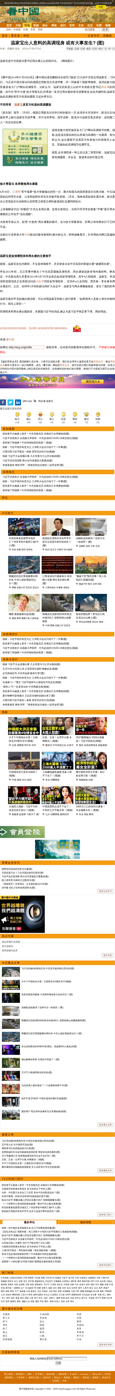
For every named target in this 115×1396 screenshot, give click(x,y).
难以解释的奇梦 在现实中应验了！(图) (40, 1059)
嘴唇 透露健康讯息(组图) (22, 614)
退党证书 (106, 1377)
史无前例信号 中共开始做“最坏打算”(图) (23, 673)
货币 (80, 1288)
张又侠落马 (7, 946)
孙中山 (78, 1298)
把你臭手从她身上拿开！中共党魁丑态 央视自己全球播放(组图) (36, 433)
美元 (69, 1288)
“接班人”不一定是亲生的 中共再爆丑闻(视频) (26, 686)
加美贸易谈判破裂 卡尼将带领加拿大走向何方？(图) (47, 994)
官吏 (33, 29)
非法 (24, 780)
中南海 (17, 29)
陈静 (42, 1325)
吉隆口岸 (21, 587)
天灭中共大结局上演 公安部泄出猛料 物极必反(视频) (30, 669)
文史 (81, 25)
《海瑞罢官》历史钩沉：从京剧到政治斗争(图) (25, 884)
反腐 (106, 1284)
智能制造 (83, 780)
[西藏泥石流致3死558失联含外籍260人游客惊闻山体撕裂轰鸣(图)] (11, 1020)
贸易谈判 (39, 1284)
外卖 (14, 549)
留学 (8, 1298)
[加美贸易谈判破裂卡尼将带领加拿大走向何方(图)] (11, 994)
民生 (41, 1298)
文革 (67, 1301)
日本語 (108, 1374)
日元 (96, 1288)
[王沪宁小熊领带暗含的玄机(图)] (11, 1072)
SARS (68, 1295)
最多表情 (85, 1222)
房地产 (106, 1288)
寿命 (63, 1301)
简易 (79, 1314)
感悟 (37, 1301)
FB (35, 1288)
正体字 (70, 745)
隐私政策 (62, 1374)
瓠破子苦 (83, 584)
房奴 (86, 814)
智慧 (32, 1301)
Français (84, 1374)
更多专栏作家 (105, 1344)
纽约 (63, 25)
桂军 (67, 1298)
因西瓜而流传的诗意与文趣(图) (17, 869)
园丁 (5, 1328)
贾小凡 (6, 1318)
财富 (12, 1291)
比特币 (74, 1288)
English (73, 1374)
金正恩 (103, 1281)
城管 (19, 780)
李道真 (43, 1318)
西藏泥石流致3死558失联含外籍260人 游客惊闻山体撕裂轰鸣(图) (53, 1020)
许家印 (60, 549)
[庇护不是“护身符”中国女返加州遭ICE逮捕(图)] (11, 1098)
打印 (95, 48)
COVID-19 (50, 1278)
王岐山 (109, 1281)
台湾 (28, 1291)
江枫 (42, 1335)
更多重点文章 (105, 1125)
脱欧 (50, 1288)
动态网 (55, 1381)
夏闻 (79, 1321)
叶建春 (59, 587)
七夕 (47, 814)
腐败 (102, 1284)
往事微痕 (57, 1281)
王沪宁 (47, 1284)
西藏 (14, 587)
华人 (104, 1295)
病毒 (43, 1278)
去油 (97, 546)
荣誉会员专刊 (11, 862)
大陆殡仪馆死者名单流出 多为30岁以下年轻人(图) (26, 1188)
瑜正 (5, 1335)
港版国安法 (39, 1281)
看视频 (67, 1377)
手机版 (70, 48)
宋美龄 (91, 1298)
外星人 (57, 1301)
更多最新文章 (105, 1170)
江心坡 (62, 1295)
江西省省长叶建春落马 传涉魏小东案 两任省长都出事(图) (57, 580)
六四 (77, 1278)
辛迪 (79, 1339)
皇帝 (7, 1301)
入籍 (31, 1298)
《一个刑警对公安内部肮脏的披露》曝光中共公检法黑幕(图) (32, 1203)
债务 (60, 1288)
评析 (40, 29)
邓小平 (98, 1298)
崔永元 (60, 1284)
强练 (99, 584)
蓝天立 (53, 549)
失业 (47, 780)
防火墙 (96, 1291)
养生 (72, 1301)
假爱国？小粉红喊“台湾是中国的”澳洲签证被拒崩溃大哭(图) (31, 1261)
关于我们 (39, 1374)
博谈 (54, 25)
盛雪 (42, 1328)
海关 (13, 1298)
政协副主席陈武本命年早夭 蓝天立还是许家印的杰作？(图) (56, 542)
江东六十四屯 (26, 1295)
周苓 (5, 1325)
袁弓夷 (31, 1281)
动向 (8, 29)
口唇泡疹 (34, 618)
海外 (46, 1298)
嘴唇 (14, 618)
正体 (77, 48)
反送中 (82, 1284)
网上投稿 (8, 1374)
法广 (23, 1288)
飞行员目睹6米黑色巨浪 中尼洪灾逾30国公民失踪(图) (47, 968)
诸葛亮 (13, 1301)
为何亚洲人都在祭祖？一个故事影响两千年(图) (44, 1085)
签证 (22, 1298)
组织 (29, 780)
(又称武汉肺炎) (15, 1278)
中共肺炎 (5, 1278)
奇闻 (99, 25)
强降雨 (20, 745)
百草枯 (29, 549)
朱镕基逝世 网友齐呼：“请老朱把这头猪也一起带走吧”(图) (33, 465)
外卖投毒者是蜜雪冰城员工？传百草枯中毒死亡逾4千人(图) (24, 542)
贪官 (88, 1284)
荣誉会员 (98, 361)
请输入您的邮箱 (38, 1358)
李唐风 (80, 1325)
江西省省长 (50, 587)
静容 (42, 1332)
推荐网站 (9, 1377)
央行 (55, 1288)
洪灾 (34, 745)
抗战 (72, 1298)
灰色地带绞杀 (90, 745)
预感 (101, 622)
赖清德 (4, 1284)
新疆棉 (4, 1281)
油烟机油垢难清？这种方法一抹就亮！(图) (42, 1007)
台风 (14, 745)
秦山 (5, 1332)
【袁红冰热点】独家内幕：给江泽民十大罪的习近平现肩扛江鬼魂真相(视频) (39, 1231)
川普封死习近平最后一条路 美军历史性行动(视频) (29, 451)
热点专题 (8, 936)
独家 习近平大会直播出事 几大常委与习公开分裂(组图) (31, 456)
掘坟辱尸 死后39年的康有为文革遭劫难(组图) (43, 1111)
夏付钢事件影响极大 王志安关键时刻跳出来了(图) (29, 695)
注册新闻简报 (11, 1352)
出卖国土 (83, 1278)
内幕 (25, 29)
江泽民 (16, 191)
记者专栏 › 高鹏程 (100, 35)
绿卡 (36, 1298)
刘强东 (45, 1291)
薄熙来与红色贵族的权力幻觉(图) (18, 1148)
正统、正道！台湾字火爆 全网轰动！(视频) (23, 1159)
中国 (27, 234)
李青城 (80, 1332)
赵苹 (79, 1328)
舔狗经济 (64, 814)
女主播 (93, 1295)
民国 (63, 1298)
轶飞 (5, 1321)
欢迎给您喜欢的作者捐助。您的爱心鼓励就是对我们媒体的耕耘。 (34, 328)
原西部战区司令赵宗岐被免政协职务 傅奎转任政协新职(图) (31, 1152)
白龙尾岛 (54, 1295)
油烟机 (82, 546)
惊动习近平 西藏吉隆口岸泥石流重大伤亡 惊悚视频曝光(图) (31, 1200)
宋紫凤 (6, 1314)
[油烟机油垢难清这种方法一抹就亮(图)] (11, 1007)
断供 (91, 814)
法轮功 (8, 1295)
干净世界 (20, 1377)
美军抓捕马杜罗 (10, 950)
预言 (90, 584)
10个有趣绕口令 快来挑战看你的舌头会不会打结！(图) (29, 1155)
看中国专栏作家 (12, 1308)
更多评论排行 (105, 1265)
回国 (27, 1298)
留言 (89, 48)
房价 (55, 1291)
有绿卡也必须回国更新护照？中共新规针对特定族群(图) (29, 1254)
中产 (17, 1291)
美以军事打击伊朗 (11, 942)
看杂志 (57, 1377)
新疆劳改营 (76, 1295)
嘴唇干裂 (25, 618)
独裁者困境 (103, 745)
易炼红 (66, 587)
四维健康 (7, 1339)
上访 (3, 1295)
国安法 (10, 1281)
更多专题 (107, 955)
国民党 (74, 1281)
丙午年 (27, 745)
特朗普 (31, 1278)
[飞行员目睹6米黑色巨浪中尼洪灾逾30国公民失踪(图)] (11, 968)
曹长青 (43, 1339)
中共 (97, 1281)
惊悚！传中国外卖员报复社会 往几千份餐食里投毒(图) (28, 1228)
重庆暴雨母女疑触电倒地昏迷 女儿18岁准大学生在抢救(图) (31, 1167)
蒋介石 (84, 1298)
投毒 (19, 549)
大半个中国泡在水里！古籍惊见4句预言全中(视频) (46, 981)
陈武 (47, 549)
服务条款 (51, 1374)
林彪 (104, 1298)
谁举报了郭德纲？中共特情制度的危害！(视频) (27, 442)
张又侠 (71, 1278)
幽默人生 (26, 1301)
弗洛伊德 (86, 1281)
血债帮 (22, 814)
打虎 (111, 1284)
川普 (25, 1278)
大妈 (50, 1291)
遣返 (17, 1298)
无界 (64, 1381)
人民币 (86, 1288)
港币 (101, 1288)
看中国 (24, 13)
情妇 (92, 1284)
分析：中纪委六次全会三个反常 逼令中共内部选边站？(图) (31, 1192)
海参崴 (22, 1291)
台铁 (98, 1278)
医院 (23, 549)
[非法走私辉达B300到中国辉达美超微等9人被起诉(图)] (11, 1046)
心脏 (106, 622)
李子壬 (80, 1335)
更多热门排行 (105, 1214)
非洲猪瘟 (66, 1291)
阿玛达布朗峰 (85, 622)
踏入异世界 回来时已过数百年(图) (18, 880)
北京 (39, 1291)
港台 (45, 25)
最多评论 (29, 1222)
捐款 (30, 1374)
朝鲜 (39, 1288)
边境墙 (22, 1284)
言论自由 (86, 1295)
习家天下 (31, 814)
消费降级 (54, 780)
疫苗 (21, 1281)
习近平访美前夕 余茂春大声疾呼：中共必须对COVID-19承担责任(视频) (40, 438)
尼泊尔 (35, 587)
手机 (42, 1301)
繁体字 (48, 745)
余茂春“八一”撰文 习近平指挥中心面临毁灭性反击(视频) (32, 682)
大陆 (18, 25)
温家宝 (18, 104)
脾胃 (19, 618)
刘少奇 (109, 1298)
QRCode (27, 401)
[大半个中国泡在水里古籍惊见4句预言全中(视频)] (11, 981)
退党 (79, 1281)
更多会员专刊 (105, 891)
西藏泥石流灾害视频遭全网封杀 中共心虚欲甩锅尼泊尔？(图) (23, 580)
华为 (97, 1284)
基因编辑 (89, 1291)
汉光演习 (49, 1281)
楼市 (3, 1291)
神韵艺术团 (34, 1377)
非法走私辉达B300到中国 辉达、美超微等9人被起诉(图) (49, 1046)
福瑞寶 (95, 1377)
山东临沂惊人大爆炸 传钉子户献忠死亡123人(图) (26, 1243)
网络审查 (16, 1295)
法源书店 (46, 1377)
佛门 (38, 814)
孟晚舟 (10, 1284)
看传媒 (86, 1377)
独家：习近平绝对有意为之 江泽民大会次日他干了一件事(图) (35, 447)
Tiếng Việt (96, 1374)
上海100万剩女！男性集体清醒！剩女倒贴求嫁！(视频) (29, 1250)
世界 (72, 25)
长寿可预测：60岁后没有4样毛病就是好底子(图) (25, 1196)
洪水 (25, 1281)
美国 (36, 25)
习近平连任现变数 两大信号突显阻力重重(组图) (28, 460)
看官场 (15, 35)
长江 (16, 1281)
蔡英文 (34, 1291)
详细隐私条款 (68, 7)
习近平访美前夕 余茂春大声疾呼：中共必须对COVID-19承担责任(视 (35, 1239)
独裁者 (15, 814)
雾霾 (82, 1291)
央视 (100, 1295)
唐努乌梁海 (38, 1295)
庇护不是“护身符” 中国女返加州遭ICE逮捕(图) (44, 1098)
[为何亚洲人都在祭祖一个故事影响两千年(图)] (11, 1085)
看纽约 (76, 1377)
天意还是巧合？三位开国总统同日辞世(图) (23, 872)
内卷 (90, 780)
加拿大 (45, 1288)
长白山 (46, 1295)
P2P (77, 1291)
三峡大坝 (105, 1278)
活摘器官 (92, 1278)
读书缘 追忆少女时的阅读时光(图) (18, 887)
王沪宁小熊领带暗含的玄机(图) (36, 1072)
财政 (7, 1291)
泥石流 (29, 587)
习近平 (40, 281)
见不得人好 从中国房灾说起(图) (17, 1144)
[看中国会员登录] (22, 832)
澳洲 (58, 1298)
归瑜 (79, 1318)
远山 (42, 1321)
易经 (19, 1301)
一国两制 (16, 1288)
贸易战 (58, 1278)
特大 (101, 48)
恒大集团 (68, 549)
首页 (9, 25)
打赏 (83, 48)
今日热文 (8, 513)
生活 (90, 25)
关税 (16, 1284)
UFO (92, 1281)
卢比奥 (37, 1278)
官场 (27, 25)
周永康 (105, 87)
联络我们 (20, 1374)
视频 (108, 25)
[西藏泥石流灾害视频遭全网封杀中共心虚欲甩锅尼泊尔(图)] (11, 1033)
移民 (109, 1295)
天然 (93, 546)
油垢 (88, 546)
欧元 (91, 1288)
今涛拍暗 (44, 1314)
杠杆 (64, 1288)
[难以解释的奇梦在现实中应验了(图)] (11, 1059)
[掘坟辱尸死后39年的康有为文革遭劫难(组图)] (11, 1111)
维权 (102, 1291)
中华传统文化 (59, 745)
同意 (101, 7)
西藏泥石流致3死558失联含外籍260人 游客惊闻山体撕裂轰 (57, 618)
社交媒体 (29, 1288)
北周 (95, 584)
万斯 (27, 1284)
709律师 (108, 1291)
